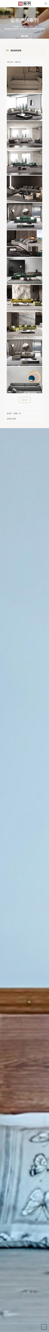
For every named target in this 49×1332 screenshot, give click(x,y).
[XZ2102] (24, 134)
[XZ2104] (24, 189)
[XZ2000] (24, 79)
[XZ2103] (24, 161)
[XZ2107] (24, 270)
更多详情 (24, 36)
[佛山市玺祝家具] (24, 4)
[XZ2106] (24, 243)
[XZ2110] (24, 352)
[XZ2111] (24, 380)
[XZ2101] (24, 107)
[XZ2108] (24, 298)
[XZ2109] (24, 325)
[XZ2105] (24, 216)
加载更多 (24, 400)
